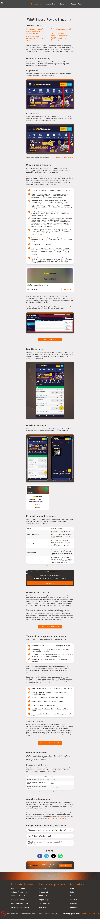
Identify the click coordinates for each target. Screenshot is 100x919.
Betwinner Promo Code (20, 907)
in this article (36, 234)
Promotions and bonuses (36, 38)
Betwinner (74, 907)
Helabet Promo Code (19, 892)
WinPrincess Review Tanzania (50, 12)
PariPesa (73, 903)
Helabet (73, 896)
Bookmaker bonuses (22, 884)
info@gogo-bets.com (90, 914)
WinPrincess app (32, 36)
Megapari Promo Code (20, 900)
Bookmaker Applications (51, 884)
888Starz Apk (43, 896)
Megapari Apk (43, 900)
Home (28, 12)
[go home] (6, 4)
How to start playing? (34, 29)
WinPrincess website (34, 31)
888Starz (73, 900)
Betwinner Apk (44, 903)
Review (37, 507)
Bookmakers (35, 12)
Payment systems (58, 33)
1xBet (72, 892)
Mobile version (32, 34)
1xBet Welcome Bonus (19, 903)
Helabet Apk (43, 892)
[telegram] (47, 856)
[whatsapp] (60, 856)
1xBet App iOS (43, 907)
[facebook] (40, 856)
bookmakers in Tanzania (57, 818)
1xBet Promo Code (18, 888)
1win (72, 888)
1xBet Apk (42, 888)
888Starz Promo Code (19, 896)
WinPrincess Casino (33, 41)
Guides (73, 4)
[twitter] (54, 856)
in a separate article (65, 157)
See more (67, 289)
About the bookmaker (59, 35)
